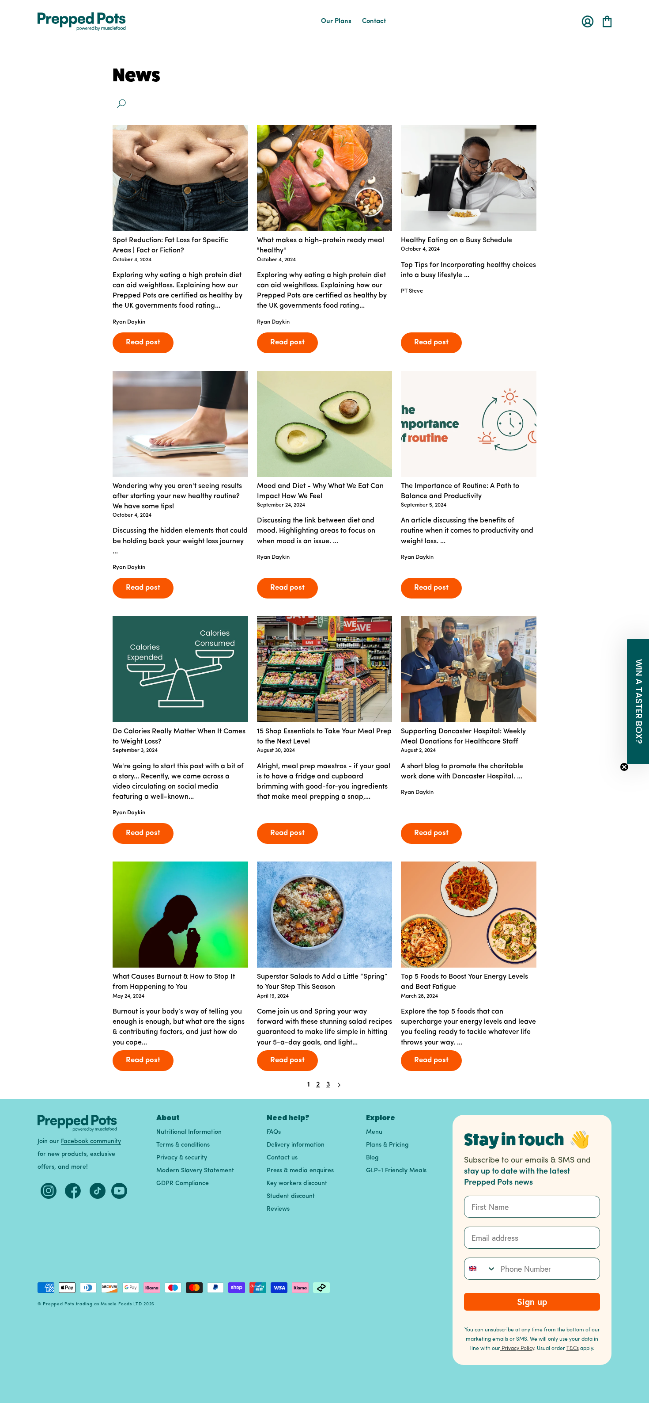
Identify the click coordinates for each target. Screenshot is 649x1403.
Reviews (278, 1209)
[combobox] (480, 1268)
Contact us (282, 1158)
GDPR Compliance (182, 1183)
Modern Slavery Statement (195, 1170)
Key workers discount (297, 1183)
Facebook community (91, 1141)
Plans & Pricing (387, 1145)
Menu (374, 1132)
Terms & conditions (183, 1145)
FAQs (274, 1132)
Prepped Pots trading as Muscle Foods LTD (92, 1304)
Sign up (532, 1302)
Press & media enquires (300, 1170)
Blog (372, 1158)
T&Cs (572, 1347)
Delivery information (295, 1145)
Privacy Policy (517, 1347)
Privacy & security (181, 1158)
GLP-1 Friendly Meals (396, 1170)
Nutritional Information (189, 1132)
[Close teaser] (624, 766)
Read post (143, 342)
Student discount (291, 1196)
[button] (607, 21)
